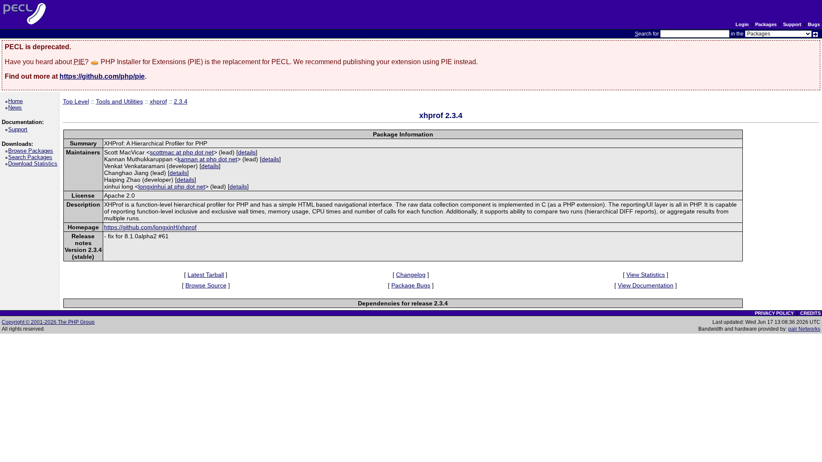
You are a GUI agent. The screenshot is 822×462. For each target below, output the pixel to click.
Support (792, 24)
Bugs (814, 24)
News (16, 107)
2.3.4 (181, 101)
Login (742, 24)
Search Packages (32, 157)
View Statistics (645, 274)
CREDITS (810, 313)
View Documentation (645, 285)
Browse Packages (32, 151)
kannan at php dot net (207, 159)
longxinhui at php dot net (171, 186)
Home (17, 101)
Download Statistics (34, 163)
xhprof (158, 101)
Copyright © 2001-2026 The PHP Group (48, 322)
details (247, 152)
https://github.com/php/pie (102, 76)
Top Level (76, 101)
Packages (766, 24)
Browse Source (205, 285)
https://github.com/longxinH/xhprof (150, 227)
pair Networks (804, 329)
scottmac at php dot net (182, 152)
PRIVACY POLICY (774, 313)
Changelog (411, 274)
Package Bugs (410, 285)
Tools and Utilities (119, 101)
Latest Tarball (206, 274)
